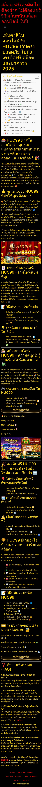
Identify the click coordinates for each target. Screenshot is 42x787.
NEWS (26, 780)
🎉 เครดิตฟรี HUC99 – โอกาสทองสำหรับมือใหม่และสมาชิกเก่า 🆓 (20, 110)
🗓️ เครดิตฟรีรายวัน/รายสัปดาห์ (18, 117)
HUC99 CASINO (25, 772)
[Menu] (5, 27)
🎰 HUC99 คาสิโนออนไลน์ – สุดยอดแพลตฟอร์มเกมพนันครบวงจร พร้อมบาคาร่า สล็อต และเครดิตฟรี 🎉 (20, 82)
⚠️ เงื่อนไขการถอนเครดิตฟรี (17, 120)
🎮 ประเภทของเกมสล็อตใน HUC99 (20, 107)
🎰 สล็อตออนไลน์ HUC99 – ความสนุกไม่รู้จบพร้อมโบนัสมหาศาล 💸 (21, 102)
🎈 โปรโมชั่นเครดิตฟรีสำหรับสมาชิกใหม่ (21, 115)
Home (12, 772)
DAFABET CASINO (13, 776)
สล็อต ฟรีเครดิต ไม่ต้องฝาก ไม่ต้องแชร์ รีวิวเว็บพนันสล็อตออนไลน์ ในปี (21, 13)
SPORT (17, 780)
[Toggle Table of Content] (35, 77)
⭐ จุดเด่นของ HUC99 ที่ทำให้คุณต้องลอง (19, 88)
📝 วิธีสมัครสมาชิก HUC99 (14, 128)
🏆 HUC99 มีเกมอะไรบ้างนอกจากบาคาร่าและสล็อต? (20, 123)
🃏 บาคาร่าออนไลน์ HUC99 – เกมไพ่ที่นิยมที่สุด (20, 92)
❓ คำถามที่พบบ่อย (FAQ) (13, 133)
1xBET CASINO (30, 776)
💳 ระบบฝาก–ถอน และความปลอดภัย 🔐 (19, 131)
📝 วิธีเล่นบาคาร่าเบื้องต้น (16, 96)
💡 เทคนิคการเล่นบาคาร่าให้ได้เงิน (19, 99)
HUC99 (19, 720)
